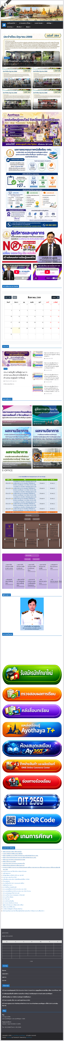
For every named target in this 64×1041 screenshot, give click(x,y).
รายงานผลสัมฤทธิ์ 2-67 (9, 452)
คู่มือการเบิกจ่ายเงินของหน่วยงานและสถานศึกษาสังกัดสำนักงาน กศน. (19, 888)
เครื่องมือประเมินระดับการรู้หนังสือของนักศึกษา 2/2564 (16, 910)
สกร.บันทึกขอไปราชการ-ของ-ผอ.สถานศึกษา (13, 913)
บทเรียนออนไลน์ (11, 23)
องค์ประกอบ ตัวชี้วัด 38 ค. (9, 937)
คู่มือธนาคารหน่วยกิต (40, 452)
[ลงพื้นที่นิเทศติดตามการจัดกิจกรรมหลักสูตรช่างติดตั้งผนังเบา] (17, 130)
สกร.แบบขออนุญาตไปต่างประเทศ (11, 923)
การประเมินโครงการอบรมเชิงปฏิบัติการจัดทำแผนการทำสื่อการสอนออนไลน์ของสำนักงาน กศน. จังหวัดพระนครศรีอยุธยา (15, 471)
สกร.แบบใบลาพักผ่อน (8, 927)
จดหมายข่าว (7, 86)
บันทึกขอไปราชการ (7, 915)
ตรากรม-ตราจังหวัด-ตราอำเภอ (10, 933)
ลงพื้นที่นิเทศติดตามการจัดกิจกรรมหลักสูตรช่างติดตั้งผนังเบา (16, 135)
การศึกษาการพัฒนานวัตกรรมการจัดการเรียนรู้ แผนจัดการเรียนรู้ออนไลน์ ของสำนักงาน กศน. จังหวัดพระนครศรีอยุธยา (46, 471)
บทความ (4, 1007)
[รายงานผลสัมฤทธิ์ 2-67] (17, 446)
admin (16, 94)
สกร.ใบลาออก (6, 929)
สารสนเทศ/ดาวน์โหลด (24, 23)
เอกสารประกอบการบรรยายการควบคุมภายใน (14, 894)
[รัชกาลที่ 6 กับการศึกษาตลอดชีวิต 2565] (47, 489)
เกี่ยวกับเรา (19, 27)
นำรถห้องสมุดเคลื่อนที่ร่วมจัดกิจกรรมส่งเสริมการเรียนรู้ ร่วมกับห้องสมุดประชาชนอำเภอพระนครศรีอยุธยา (46, 112)
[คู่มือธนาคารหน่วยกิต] (47, 446)
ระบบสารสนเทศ (38, 23)
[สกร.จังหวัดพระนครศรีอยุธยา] (32, 6)
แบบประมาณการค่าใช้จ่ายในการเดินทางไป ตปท (14, 902)
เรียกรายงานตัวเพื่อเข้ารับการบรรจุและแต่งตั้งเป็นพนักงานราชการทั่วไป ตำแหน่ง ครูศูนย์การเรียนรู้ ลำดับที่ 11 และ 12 (51, 407)
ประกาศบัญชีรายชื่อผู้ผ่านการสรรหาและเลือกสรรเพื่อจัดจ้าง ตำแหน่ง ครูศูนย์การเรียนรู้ (16, 405)
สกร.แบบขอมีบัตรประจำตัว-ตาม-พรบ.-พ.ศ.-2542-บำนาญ (17, 921)
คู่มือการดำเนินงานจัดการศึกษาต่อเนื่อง (12, 882)
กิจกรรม (4, 1001)
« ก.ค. (31, 992)
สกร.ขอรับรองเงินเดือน (8, 931)
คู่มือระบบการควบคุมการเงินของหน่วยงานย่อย (14, 890)
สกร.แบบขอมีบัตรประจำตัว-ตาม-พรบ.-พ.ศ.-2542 (14, 919)
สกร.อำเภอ (9, 27)
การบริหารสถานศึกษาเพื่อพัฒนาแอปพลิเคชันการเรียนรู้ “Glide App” (15, 494)
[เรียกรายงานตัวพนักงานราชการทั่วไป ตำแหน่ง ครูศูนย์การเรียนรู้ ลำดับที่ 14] (38, 386)
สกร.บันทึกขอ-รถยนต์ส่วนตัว (10, 917)
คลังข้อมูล (49, 23)
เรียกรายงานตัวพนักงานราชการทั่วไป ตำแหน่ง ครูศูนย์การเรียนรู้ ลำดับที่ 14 (52, 385)
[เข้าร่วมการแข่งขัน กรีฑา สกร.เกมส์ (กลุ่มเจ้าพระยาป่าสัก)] (47, 130)
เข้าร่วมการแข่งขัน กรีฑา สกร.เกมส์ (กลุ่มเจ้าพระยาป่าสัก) (45, 135)
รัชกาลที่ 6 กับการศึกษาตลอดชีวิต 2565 (44, 495)
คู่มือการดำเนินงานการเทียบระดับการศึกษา (13, 935)
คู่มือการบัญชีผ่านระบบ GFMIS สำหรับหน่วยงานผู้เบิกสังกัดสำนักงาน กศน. (20, 886)
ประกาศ (5, 399)
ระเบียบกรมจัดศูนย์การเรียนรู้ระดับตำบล (12, 939)
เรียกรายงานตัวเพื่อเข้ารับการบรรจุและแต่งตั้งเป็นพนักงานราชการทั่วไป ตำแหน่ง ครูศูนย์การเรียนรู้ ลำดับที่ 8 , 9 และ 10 (51, 419)
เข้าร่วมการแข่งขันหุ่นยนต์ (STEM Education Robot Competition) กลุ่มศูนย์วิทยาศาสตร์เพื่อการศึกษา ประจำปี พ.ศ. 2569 (31, 90)
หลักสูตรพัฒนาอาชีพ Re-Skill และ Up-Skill (13, 906)
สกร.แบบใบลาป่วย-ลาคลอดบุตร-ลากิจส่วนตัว (14, 925)
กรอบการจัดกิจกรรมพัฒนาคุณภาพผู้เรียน (12, 884)
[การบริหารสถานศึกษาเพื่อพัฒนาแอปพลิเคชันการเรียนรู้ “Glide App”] (17, 489)
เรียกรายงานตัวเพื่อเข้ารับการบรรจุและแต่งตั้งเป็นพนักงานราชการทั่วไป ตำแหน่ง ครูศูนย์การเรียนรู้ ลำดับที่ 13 (51, 396)
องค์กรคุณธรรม (6, 904)
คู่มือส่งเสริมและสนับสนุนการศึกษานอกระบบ (13, 896)
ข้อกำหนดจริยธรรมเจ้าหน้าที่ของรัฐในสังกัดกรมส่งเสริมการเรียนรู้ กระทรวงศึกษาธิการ (23, 941)
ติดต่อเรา (28, 27)
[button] (16, 23)
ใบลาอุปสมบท (6, 912)
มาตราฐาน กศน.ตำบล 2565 (10, 908)
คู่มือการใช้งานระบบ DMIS (9, 892)
